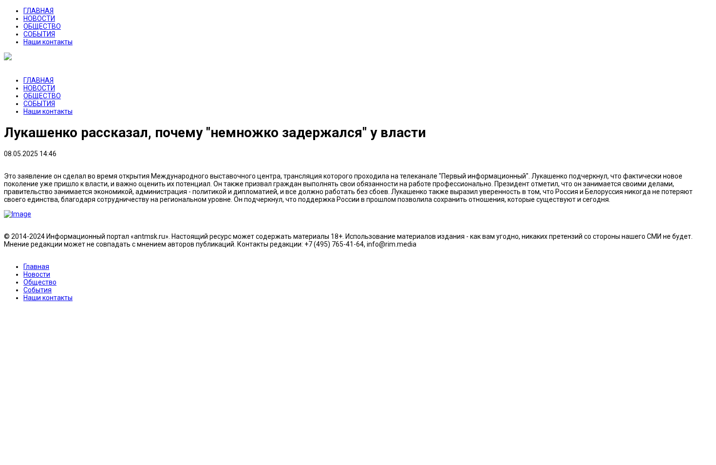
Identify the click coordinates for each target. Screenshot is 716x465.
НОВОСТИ (39, 18)
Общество (40, 282)
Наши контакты (48, 42)
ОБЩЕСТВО (42, 26)
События (37, 290)
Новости (36, 274)
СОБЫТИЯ (39, 34)
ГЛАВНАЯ (38, 11)
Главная (36, 266)
